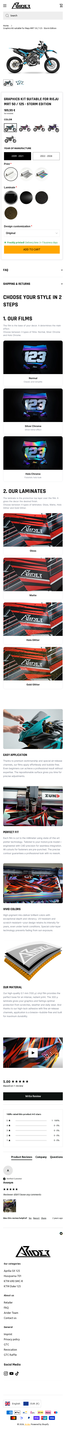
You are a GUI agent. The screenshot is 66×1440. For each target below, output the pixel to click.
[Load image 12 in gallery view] (20, 82)
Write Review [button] (33, 1096)
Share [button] (43, 1218)
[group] (33, 1081)
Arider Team (11, 1312)
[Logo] (21, 6)
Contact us (10, 1317)
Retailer (8, 1302)
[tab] (21, 1157)
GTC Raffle (10, 1354)
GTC (6, 1344)
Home (6, 26)
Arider (27, 1424)
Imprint (8, 1334)
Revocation (10, 1349)
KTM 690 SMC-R (13, 1281)
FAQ (6, 1307)
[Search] (6, 16)
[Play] (33, 1052)
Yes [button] (30, 1218)
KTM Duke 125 (12, 1286)
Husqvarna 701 (12, 1276)
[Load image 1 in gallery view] (8, 82)
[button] (61, 5)
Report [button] (36, 1218)
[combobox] (33, 16)
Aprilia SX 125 (12, 1270)
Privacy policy (12, 1339)
